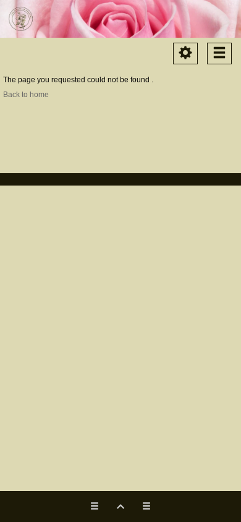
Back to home (26, 94)
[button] (120, 506)
